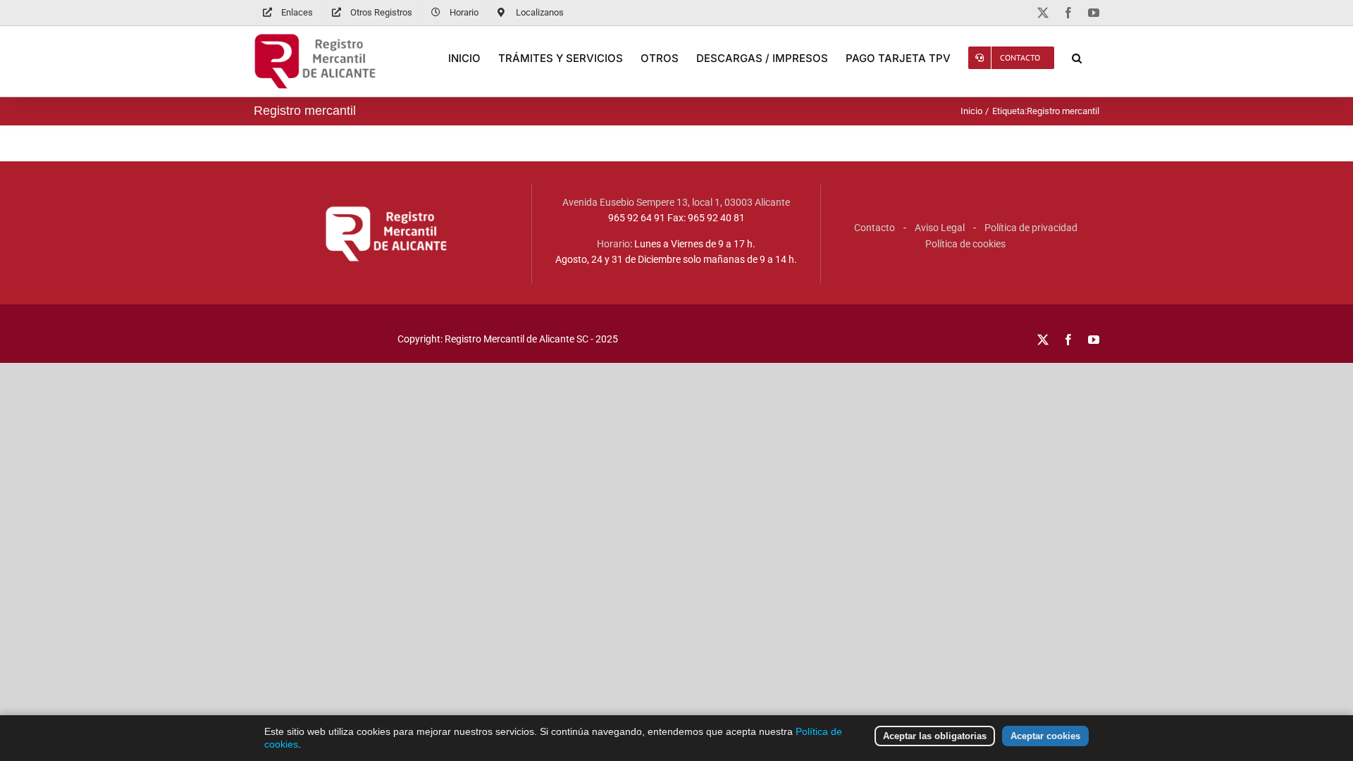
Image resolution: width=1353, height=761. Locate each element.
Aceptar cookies (1045, 736)
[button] (1077, 57)
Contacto (874, 227)
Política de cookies (965, 243)
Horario (613, 243)
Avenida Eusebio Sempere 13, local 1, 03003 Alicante (676, 202)
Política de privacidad (1030, 227)
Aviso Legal (940, 227)
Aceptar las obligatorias (935, 736)
